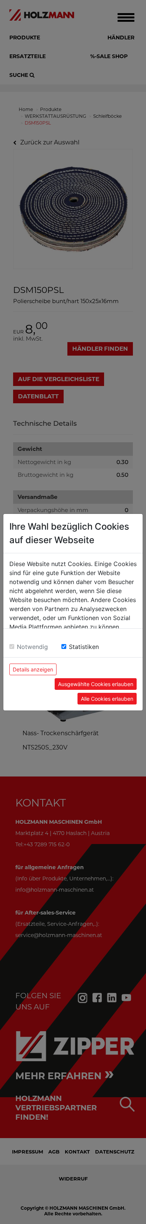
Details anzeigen (33, 669)
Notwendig (32, 646)
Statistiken (84, 646)
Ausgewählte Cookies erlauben (95, 684)
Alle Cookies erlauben (107, 698)
